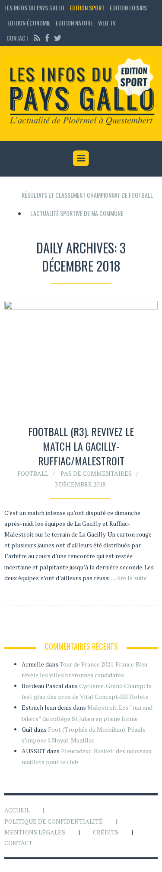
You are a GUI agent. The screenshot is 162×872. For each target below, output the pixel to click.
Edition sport (87, 7)
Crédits (105, 832)
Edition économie (29, 22)
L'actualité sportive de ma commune (76, 213)
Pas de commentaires (96, 473)
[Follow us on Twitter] (56, 37)
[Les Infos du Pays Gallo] (81, 92)
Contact (17, 37)
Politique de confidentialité (53, 821)
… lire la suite (129, 578)
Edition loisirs (128, 7)
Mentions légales (34, 832)
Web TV (107, 22)
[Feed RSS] (37, 37)
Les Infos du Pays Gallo (34, 7)
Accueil (17, 810)
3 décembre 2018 (79, 484)
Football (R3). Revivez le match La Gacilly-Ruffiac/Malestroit (81, 445)
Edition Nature (74, 22)
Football (32, 473)
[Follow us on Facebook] (47, 37)
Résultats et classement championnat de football (87, 194)
